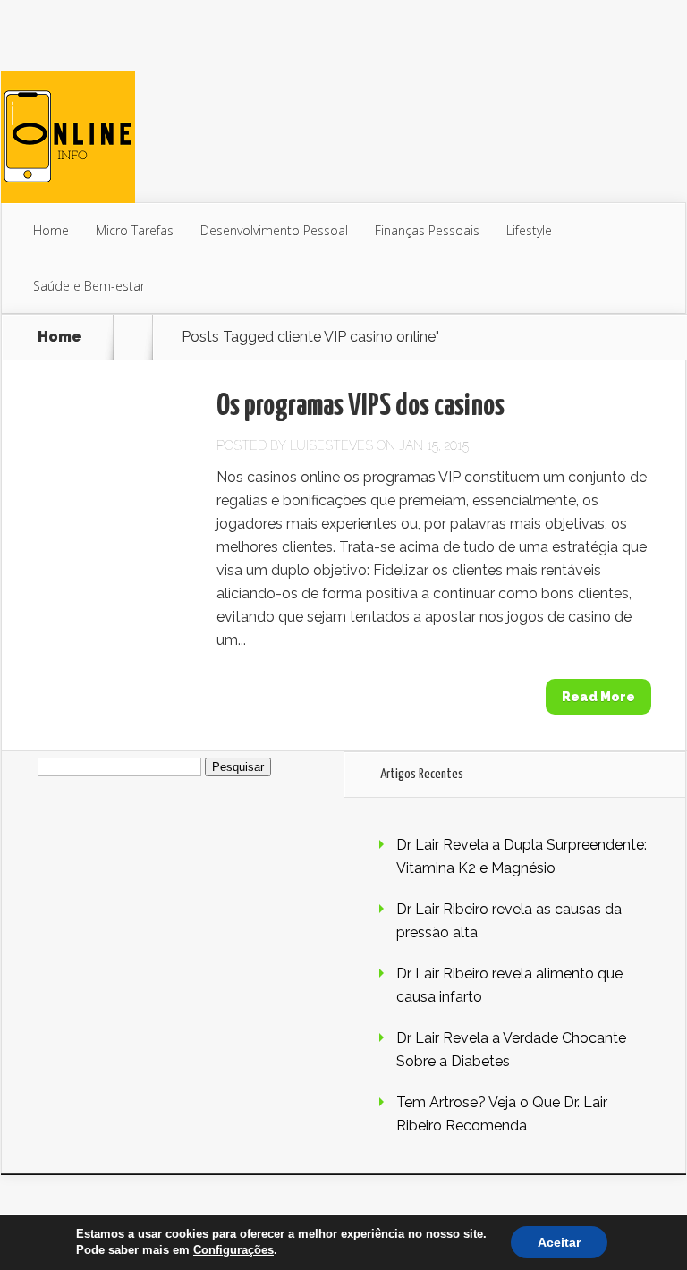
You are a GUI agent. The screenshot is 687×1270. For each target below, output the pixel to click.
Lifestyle (529, 230)
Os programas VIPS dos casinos (360, 406)
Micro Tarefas (135, 230)
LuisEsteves (331, 445)
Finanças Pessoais (427, 230)
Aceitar (559, 1242)
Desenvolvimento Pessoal (274, 230)
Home (51, 230)
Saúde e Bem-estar (89, 285)
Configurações (233, 1250)
